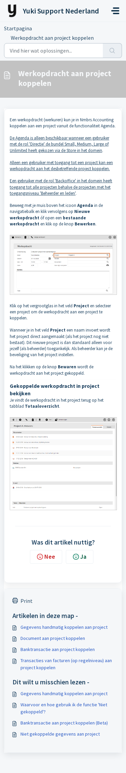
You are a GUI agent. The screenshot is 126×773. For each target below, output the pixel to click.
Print (26, 600)
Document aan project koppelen (52, 638)
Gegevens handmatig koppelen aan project (64, 627)
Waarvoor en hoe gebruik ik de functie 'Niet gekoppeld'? (63, 708)
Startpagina (18, 28)
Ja (83, 556)
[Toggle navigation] (115, 11)
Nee (49, 556)
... (45, 28)
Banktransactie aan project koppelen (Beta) (64, 723)
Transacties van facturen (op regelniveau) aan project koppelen (66, 664)
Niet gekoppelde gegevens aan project (60, 734)
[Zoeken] (112, 50)
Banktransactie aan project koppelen (57, 649)
